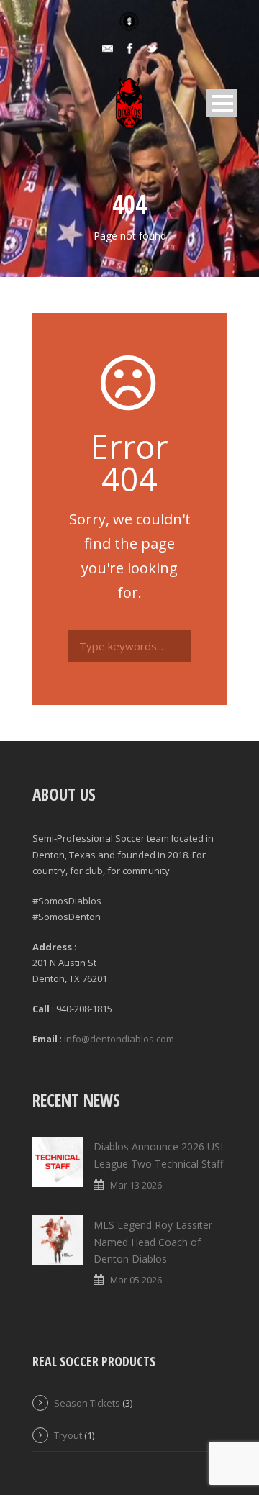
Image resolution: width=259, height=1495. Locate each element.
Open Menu (221, 103)
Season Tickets (87, 1402)
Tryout (68, 1435)
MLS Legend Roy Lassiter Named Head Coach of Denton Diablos (153, 1242)
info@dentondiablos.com (119, 1038)
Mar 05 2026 (136, 1279)
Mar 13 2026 (136, 1184)
